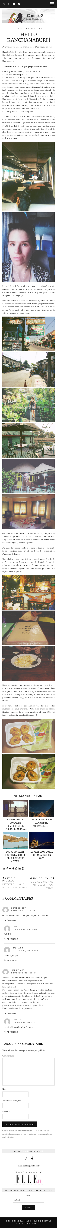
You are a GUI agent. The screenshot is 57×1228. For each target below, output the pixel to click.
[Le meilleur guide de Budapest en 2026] (41, 840)
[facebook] (9, 4)
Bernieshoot (18, 908)
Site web (6, 1111)
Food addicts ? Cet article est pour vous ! (42, 883)
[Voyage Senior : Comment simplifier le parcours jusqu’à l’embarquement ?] (15, 808)
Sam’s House (8, 304)
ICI (50, 47)
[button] (53, 4)
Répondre (10, 920)
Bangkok (6, 55)
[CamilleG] (28, 14)
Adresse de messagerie (11, 1100)
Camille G (18, 927)
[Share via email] (4, 868)
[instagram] (4, 4)
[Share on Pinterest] (13, 868)
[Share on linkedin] (19, 868)
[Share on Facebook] (7, 868)
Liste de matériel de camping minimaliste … (41, 822)
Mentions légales (30, 1223)
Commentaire (8, 1056)
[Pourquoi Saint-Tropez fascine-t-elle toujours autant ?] (15, 840)
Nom (4, 1089)
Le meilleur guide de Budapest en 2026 (41, 855)
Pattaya (18, 55)
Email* (28, 1195)
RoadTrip (36, 28)
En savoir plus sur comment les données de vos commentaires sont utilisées (27, 1134)
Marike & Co (17, 970)
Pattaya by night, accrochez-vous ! (14, 883)
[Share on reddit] (23, 868)
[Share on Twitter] (10, 868)
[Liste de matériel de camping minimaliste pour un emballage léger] (41, 808)
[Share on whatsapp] (16, 868)
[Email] (14, 4)
